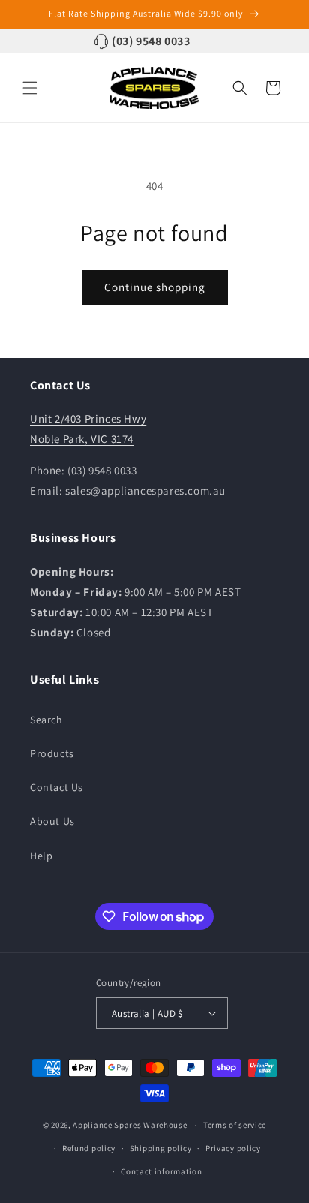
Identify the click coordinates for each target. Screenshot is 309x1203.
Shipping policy (161, 1148)
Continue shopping (155, 287)
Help (41, 855)
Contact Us (56, 787)
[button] (30, 87)
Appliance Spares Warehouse (130, 1125)
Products (52, 753)
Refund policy (89, 1148)
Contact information (161, 1171)
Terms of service (234, 1125)
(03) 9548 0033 (151, 41)
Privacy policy (233, 1148)
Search (46, 719)
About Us (52, 821)
